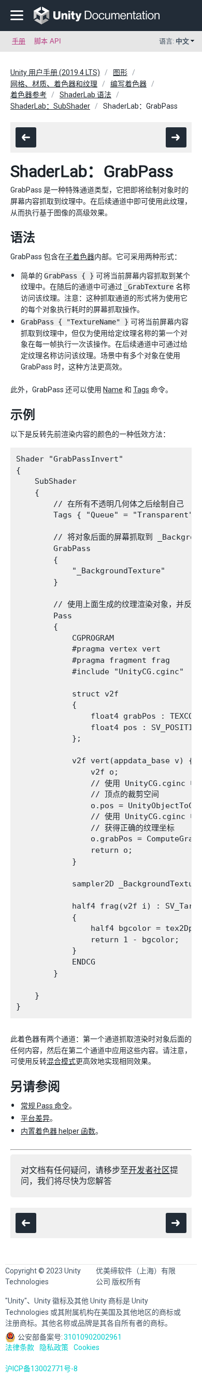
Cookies (86, 1347)
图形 (120, 72)
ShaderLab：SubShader (50, 106)
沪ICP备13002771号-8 (41, 1368)
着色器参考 (28, 95)
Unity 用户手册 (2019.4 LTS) (55, 72)
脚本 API (47, 41)
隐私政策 (53, 1347)
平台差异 (35, 1118)
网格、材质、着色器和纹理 (53, 84)
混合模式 (61, 1061)
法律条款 (19, 1347)
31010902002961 (93, 1337)
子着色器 (79, 257)
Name (113, 389)
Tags (141, 389)
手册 (18, 41)
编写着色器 (128, 84)
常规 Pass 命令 (45, 1106)
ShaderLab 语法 (85, 95)
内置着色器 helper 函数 (58, 1131)
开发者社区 (149, 1170)
